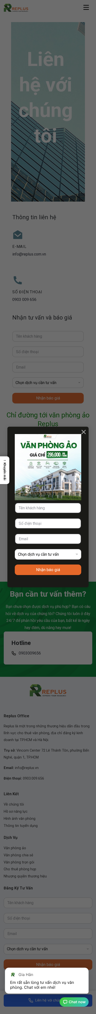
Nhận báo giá (48, 569)
